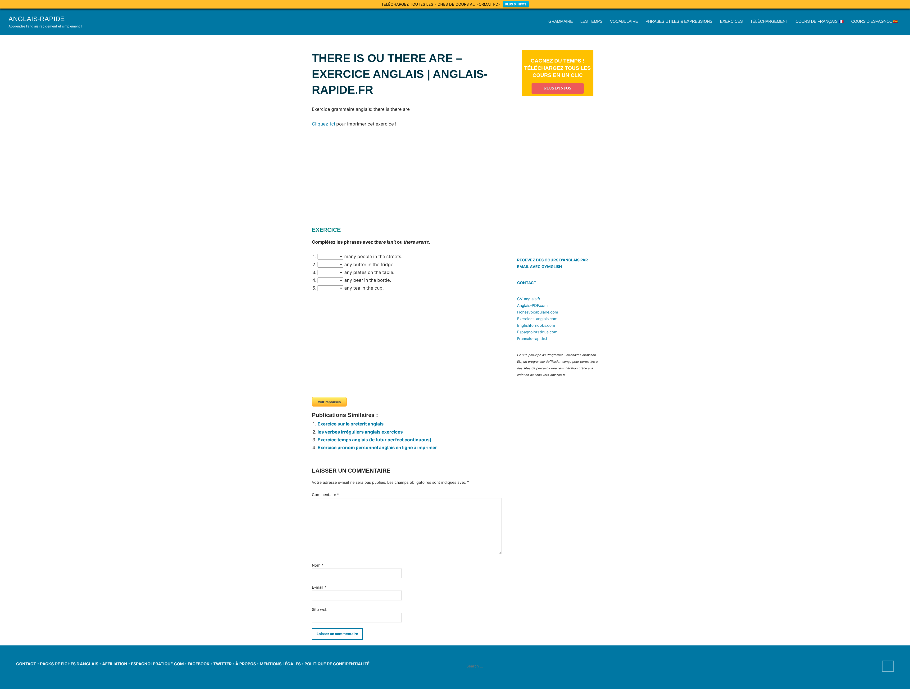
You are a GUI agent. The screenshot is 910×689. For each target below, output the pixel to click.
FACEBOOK (198, 664)
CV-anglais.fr (528, 298)
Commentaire (325, 494)
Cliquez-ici (323, 124)
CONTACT (526, 282)
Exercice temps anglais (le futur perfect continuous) (375, 440)
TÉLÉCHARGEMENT (769, 21)
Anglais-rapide (37, 18)
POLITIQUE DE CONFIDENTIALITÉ (337, 664)
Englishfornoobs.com (536, 325)
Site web (320, 609)
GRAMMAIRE (560, 21)
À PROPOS (245, 664)
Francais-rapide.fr (533, 338)
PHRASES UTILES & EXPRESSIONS (679, 21)
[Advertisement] (351, 183)
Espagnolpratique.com (537, 332)
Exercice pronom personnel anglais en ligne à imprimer (377, 447)
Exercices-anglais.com (537, 318)
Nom (317, 565)
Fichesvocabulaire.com (537, 312)
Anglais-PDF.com (532, 305)
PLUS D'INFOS (515, 4)
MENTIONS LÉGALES (280, 664)
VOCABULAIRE (624, 21)
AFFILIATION (114, 664)
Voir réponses (329, 401)
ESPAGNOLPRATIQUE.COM (157, 664)
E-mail (319, 587)
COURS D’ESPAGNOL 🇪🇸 (874, 21)
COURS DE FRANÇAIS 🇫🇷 (820, 21)
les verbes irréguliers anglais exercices (360, 432)
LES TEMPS (591, 21)
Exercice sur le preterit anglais (351, 424)
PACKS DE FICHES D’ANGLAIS (69, 664)
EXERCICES (731, 21)
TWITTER (222, 664)
